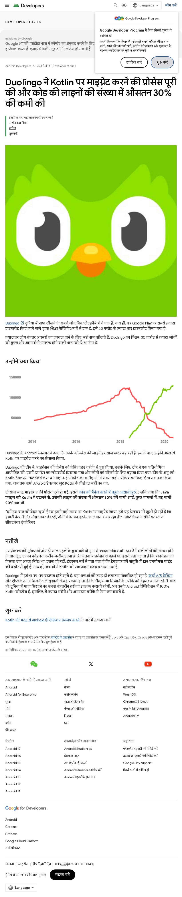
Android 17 (13, 749)
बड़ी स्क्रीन (129, 687)
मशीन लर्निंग (71, 694)
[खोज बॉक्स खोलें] (115, 5)
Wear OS (129, 694)
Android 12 (13, 784)
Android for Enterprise (20, 694)
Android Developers (18, 66)
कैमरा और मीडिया (74, 709)
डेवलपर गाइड (71, 756)
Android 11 (12, 791)
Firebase (11, 834)
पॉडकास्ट (10, 730)
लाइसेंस (23, 864)
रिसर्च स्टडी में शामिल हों (136, 770)
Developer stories (23, 22)
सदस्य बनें (62, 875)
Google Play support (137, 763)
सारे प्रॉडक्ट (12, 848)
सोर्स (7, 709)
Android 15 (13, 763)
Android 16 (13, 756)
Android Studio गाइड (78, 749)
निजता (67, 716)
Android (11, 687)
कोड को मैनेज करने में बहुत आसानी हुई (107, 492)
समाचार (9, 716)
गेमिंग (67, 687)
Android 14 (13, 770)
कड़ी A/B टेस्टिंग (160, 576)
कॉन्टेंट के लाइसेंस (61, 637)
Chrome (11, 827)
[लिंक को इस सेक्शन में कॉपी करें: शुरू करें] (26, 610)
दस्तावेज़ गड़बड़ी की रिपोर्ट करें (140, 756)
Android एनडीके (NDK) (79, 777)
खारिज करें (134, 62)
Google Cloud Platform (21, 841)
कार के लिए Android (136, 709)
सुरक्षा (8, 702)
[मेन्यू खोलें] (7, 5)
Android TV (131, 716)
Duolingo (12, 323)
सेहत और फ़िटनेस (74, 702)
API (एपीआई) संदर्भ (75, 763)
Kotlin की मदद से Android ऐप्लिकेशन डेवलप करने (42, 620)
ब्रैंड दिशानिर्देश (42, 864)
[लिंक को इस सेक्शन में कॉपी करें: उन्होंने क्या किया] (45, 362)
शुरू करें (162, 62)
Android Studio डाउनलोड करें (82, 770)
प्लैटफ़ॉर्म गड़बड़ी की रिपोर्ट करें (140, 749)
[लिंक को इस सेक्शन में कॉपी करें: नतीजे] (22, 541)
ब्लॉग (8, 723)
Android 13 (12, 777)
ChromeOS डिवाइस (135, 702)
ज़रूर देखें (42, 66)
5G (66, 723)
